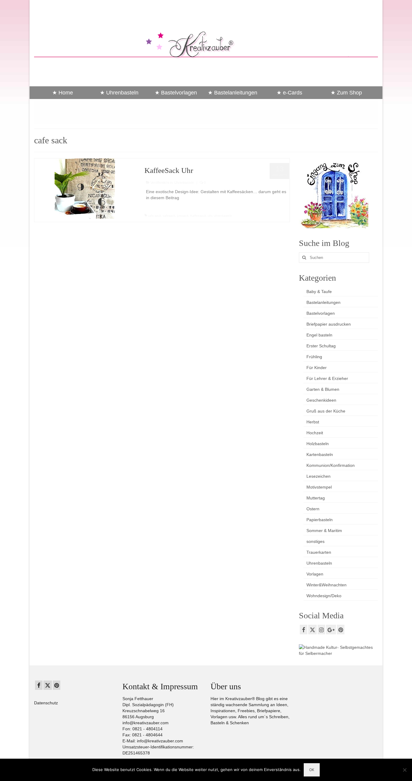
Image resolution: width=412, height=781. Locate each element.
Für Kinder (316, 367)
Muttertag (315, 498)
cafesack (169, 215)
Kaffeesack (198, 215)
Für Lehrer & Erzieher (327, 378)
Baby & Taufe (319, 291)
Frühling (314, 356)
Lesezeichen (318, 476)
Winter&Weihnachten (326, 584)
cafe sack (154, 215)
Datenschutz (46, 702)
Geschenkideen (321, 400)
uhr (210, 215)
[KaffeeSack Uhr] (85, 188)
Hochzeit (314, 432)
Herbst (312, 421)
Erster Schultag (321, 345)
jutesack (183, 215)
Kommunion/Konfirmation (330, 465)
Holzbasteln (317, 443)
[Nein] (404, 770)
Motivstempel (319, 487)
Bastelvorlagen (320, 313)
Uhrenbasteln (184, 182)
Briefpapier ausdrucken (328, 324)
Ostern (312, 508)
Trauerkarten (318, 552)
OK (311, 769)
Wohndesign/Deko (323, 595)
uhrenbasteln (223, 215)
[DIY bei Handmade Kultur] (338, 649)
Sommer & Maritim (324, 530)
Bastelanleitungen (323, 302)
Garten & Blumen (322, 389)
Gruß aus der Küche (325, 411)
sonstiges (315, 541)
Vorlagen (314, 574)
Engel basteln (319, 335)
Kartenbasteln (319, 454)
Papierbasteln (319, 519)
